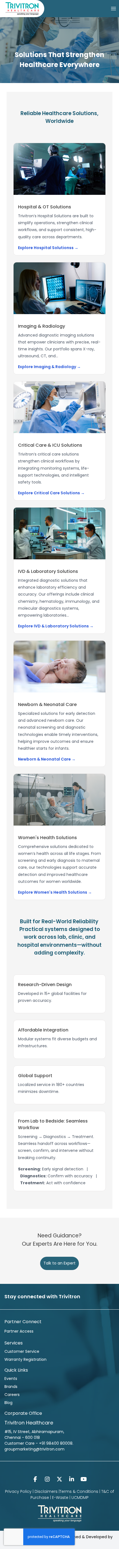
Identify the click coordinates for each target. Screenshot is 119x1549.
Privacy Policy (18, 1491)
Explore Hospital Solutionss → (48, 247)
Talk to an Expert (59, 1263)
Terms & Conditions (79, 1491)
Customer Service (21, 1351)
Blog (8, 1402)
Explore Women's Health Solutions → (55, 892)
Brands (10, 1386)
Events (10, 1378)
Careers (12, 1394)
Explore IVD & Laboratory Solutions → (56, 626)
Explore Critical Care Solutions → (51, 493)
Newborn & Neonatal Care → (47, 759)
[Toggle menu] (113, 8)
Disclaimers (46, 1491)
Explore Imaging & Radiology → (49, 366)
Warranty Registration (25, 1359)
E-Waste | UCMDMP (70, 1497)
